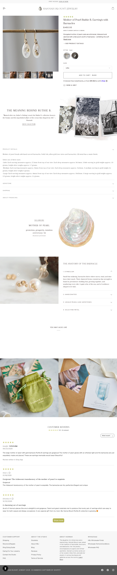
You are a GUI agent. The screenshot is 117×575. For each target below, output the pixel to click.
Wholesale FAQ (93, 547)
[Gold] (67, 56)
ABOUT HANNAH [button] (66, 537)
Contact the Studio (9, 555)
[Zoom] (30, 44)
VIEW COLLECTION (29, 124)
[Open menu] (6, 8)
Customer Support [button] (11, 537)
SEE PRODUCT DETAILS (74, 43)
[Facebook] (102, 570)
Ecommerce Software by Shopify (46, 570)
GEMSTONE (7, 183)
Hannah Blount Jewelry (15, 570)
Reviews (34, 551)
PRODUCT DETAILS (10, 149)
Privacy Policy (36, 555)
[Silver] (74, 56)
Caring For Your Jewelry (11, 551)
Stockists (34, 540)
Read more (67, 39)
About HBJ (35, 544)
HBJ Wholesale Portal (96, 540)
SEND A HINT (71, 85)
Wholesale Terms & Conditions (98, 544)
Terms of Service (37, 558)
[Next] (114, 414)
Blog (33, 547)
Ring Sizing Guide (9, 547)
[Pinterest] (108, 570)
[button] (68, 17)
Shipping (6, 190)
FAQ (4, 558)
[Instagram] (113, 570)
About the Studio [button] (39, 537)
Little (67, 68)
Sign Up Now (63, 1)
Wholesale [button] (92, 537)
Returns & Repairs (9, 544)
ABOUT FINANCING (10, 197)
